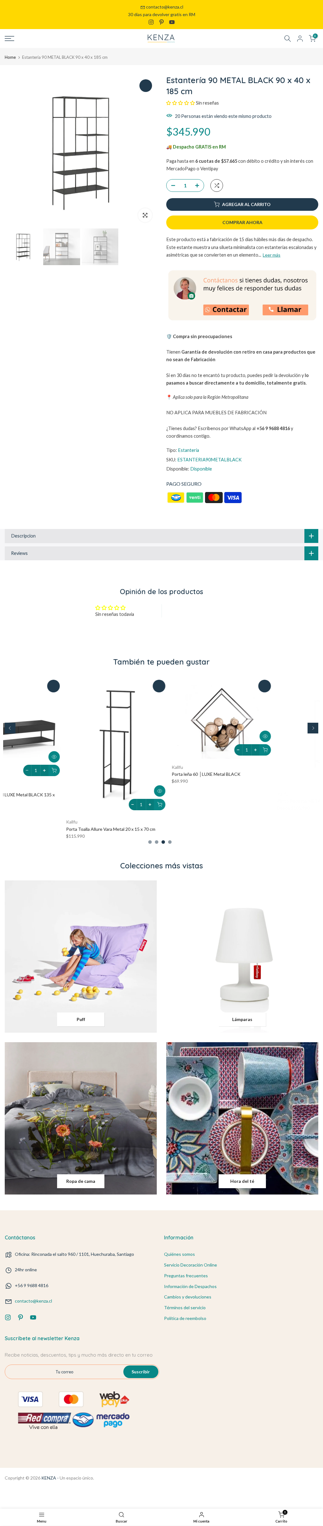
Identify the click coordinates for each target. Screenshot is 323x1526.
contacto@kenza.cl (164, 6)
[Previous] (10, 728)
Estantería (188, 450)
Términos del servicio (185, 1307)
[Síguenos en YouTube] (172, 22)
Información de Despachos (190, 1286)
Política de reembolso (185, 1318)
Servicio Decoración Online (190, 1265)
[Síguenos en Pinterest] (161, 22)
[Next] (313, 728)
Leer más (271, 255)
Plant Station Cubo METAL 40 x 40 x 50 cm (153, 795)
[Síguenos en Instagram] (151, 22)
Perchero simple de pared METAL (249, 795)
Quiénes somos (179, 1254)
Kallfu (10, 787)
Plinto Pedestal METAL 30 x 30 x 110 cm (44, 795)
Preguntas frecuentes (186, 1275)
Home (10, 57)
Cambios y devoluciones (187, 1296)
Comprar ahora (242, 222)
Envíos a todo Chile (161, 14)
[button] (181, 103)
